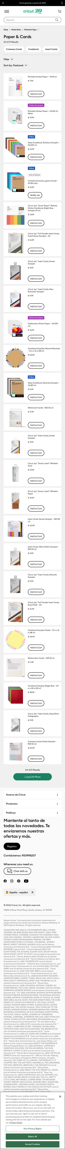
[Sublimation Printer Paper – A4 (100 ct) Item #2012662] (15, 328)
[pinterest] (18, 881)
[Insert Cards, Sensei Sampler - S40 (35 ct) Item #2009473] (15, 528)
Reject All (32, 1136)
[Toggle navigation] (7, 11)
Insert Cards (51, 49)
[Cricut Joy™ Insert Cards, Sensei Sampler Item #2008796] (15, 445)
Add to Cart (36, 94)
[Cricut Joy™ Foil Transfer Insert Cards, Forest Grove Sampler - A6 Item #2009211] (15, 243)
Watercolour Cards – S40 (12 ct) (41, 658)
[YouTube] (26, 881)
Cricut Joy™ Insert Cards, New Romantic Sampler (40, 290)
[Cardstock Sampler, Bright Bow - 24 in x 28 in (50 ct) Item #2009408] (15, 695)
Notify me (35, 195)
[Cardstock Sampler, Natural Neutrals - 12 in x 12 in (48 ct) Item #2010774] (15, 358)
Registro (12, 846)
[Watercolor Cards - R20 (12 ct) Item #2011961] (15, 417)
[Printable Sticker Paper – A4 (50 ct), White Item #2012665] (15, 116)
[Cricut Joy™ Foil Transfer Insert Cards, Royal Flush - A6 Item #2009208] (15, 612)
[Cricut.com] (33, 11)
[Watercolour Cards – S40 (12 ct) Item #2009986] (15, 667)
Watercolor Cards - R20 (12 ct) (40, 408)
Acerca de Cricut (15, 794)
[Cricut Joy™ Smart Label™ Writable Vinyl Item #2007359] (15, 473)
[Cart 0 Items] (58, 11)
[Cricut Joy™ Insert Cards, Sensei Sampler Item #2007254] (15, 271)
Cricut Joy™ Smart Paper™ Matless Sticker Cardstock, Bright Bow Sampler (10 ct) (42, 208)
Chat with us (21, 871)
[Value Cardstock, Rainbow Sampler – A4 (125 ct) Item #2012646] (15, 147)
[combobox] (32, 20)
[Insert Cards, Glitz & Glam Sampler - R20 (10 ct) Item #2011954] (15, 556)
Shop (6, 29)
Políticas (11, 812)
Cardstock (33, 49)
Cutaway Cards (14, 49)
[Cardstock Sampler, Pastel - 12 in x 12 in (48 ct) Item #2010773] (15, 639)
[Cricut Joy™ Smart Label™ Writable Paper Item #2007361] (15, 501)
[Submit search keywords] (57, 20)
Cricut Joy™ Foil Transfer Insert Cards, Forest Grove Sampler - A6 (43, 234)
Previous (3, 3)
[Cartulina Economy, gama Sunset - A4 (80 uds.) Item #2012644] (15, 182)
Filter (6, 59)
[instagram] (11, 881)
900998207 (29, 855)
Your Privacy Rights (32, 1128)
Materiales (16, 29)
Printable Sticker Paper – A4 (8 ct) (42, 77)
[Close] (60, 1096)
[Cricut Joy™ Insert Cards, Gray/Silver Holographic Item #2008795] (15, 723)
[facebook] (5, 881)
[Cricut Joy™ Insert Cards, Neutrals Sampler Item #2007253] (15, 584)
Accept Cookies (32, 1144)
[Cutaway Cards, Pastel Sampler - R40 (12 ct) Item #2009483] (15, 751)
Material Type (30, 29)
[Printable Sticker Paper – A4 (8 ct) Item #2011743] (15, 86)
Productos (12, 803)
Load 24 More (33, 776)
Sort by (13, 65)
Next (62, 3)
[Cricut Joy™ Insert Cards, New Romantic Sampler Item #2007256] (15, 298)
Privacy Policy (16, 1122)
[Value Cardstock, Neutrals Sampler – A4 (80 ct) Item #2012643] (15, 387)
